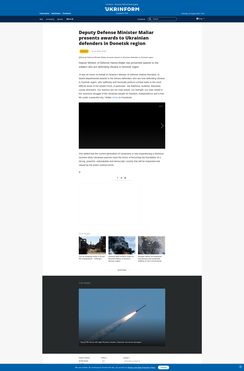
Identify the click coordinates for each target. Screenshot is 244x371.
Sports (60, 19)
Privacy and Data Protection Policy (141, 367)
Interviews (83, 361)
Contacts (141, 19)
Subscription (44, 13)
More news (122, 270)
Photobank (67, 13)
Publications (84, 358)
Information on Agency (132, 361)
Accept (164, 367)
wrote (115, 97)
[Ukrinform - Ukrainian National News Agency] (122, 8)
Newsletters (55, 13)
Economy (50, 19)
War (41, 19)
